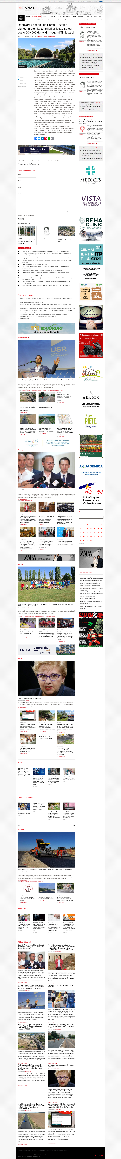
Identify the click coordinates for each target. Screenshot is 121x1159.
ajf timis (22, 616)
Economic (80, 16)
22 (84, 536)
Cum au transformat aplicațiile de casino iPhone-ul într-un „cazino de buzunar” (27, 750)
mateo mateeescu (41, 616)
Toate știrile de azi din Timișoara (67, 290)
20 (101, 532)
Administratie (23, 337)
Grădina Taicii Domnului (84, 74)
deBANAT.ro (60, 9)
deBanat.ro (57, 988)
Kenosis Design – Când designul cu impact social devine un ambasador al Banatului (90, 121)
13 (101, 528)
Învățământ (22, 908)
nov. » (83, 543)
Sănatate (21, 762)
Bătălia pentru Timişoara (87, 27)
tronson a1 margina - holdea (35, 881)
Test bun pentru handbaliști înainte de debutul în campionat (27, 633)
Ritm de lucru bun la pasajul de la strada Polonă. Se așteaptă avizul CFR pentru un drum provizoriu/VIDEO (30, 1027)
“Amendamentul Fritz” (25, 390)
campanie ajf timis (28, 616)
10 (91, 528)
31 (91, 540)
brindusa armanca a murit (37, 709)
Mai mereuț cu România (87, 105)
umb (42, 881)
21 (80, 536)
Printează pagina (22, 86)
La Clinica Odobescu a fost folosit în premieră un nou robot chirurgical (69, 778)
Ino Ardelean (23, 550)
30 (87, 540)
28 (80, 540)
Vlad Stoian (28, 381)
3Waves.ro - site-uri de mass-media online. (31, 1156)
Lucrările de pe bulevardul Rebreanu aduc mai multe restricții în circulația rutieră (43, 270)
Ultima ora (85, 23)
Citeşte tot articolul (22, 389)
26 (98, 536)
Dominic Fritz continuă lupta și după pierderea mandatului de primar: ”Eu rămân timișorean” (54, 19)
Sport (52, 16)
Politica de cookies (80, 1)
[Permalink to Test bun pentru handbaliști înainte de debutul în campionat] (28, 622)
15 (84, 532)
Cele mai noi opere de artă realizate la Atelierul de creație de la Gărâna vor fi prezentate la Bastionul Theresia (39, 806)
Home (50, 1)
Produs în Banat (83, 116)
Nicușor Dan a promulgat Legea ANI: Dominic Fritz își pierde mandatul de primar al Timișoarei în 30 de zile (45, 379)
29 (84, 540)
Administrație (36, 16)
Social (20, 658)
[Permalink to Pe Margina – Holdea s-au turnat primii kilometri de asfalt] (47, 888)
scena (19, 100)
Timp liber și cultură (69, 16)
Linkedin (21, 80)
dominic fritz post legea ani (26, 500)
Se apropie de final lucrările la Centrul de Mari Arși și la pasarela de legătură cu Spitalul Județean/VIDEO (53, 779)
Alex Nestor (42, 524)
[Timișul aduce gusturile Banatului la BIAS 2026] (24, 806)
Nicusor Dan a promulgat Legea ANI (56, 390)
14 (80, 532)
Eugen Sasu (81, 91)
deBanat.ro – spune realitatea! (29, 1154)
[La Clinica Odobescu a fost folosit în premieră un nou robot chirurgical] (69, 771)
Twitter (20, 74)
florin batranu (35, 616)
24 (91, 536)
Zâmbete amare (91, 23)
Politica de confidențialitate (92, 1)
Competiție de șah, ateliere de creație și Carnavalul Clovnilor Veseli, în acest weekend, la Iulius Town (54, 814)
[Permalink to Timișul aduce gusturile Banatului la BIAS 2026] (61, 998)
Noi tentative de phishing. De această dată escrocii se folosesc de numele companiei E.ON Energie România (61, 1105)
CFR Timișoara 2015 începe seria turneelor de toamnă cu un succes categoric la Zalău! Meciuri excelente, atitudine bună (46, 635)
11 (94, 528)
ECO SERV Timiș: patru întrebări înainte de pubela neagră (45, 738)
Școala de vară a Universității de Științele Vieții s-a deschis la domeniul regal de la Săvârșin (24, 925)
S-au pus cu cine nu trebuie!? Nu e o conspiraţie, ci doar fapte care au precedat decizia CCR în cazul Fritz (91, 65)
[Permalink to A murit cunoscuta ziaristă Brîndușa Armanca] (46, 678)
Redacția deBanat (70, 1)
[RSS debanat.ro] (102, 2)
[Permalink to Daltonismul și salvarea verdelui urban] (46, 231)
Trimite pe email (23, 83)
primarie (26, 99)
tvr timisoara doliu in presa (48, 709)
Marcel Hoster (52, 36)
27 (101, 536)
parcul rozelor (21, 99)
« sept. (80, 543)
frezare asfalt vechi (25, 881)
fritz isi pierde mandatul (35, 390)
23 (87, 536)
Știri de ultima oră (24, 942)
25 (94, 536)
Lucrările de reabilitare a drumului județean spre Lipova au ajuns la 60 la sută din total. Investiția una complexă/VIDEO (31, 1106)
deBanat (27, 700)
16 (87, 532)
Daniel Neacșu (28, 607)
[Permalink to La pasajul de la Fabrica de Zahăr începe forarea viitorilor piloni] (66, 231)
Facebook (22, 77)
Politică (45, 16)
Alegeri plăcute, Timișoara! (88, 109)
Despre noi (61, 1)
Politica (20, 450)
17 (91, 532)
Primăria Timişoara (42, 36)
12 (98, 528)
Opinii (58, 16)
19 (98, 532)
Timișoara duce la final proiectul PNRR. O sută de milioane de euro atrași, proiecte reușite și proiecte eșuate (64, 397)
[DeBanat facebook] (100, 2)
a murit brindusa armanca (26, 709)
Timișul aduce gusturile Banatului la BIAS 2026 (34, 264)
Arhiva (55, 1)
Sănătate (89, 16)
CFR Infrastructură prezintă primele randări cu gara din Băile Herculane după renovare (65, 899)
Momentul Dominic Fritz (86, 77)
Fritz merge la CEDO (44, 390)
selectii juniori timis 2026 (50, 616)
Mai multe (97, 16)
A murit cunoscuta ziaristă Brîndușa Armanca (34, 276)
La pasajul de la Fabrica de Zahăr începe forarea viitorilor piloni (66, 239)
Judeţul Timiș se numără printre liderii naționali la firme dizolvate (27, 899)
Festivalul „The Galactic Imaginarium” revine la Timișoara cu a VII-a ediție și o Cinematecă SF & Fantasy (69, 814)
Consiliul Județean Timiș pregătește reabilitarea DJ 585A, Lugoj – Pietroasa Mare (46, 429)
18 (94, 532)
